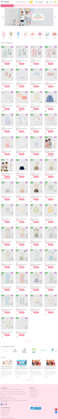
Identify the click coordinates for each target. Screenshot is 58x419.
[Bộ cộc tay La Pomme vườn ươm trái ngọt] (50, 165)
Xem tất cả (28, 341)
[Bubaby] (15, 350)
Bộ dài (18, 38)
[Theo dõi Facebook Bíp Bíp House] (1, 404)
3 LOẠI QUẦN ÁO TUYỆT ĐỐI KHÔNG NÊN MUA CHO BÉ (50, 367)
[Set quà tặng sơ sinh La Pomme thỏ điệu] (36, 52)
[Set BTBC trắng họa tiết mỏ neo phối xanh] (21, 300)
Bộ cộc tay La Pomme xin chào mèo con (24, 196)
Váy (25, 38)
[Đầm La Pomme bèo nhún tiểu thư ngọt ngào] (50, 97)
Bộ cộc (11, 38)
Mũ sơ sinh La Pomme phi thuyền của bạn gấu (39, 83)
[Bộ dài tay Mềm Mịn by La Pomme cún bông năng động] (50, 142)
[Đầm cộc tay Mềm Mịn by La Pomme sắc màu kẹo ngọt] (36, 97)
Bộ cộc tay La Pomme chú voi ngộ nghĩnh (24, 173)
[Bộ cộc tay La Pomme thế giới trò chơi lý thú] (36, 187)
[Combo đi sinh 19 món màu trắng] (21, 323)
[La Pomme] (24, 350)
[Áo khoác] (54, 34)
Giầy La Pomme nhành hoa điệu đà (8, 83)
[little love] (52, 350)
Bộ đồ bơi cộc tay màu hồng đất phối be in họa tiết (26, 241)
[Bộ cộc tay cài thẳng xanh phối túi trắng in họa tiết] (7, 278)
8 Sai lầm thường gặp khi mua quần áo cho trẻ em (7, 367)
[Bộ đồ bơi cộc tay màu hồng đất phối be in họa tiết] (21, 232)
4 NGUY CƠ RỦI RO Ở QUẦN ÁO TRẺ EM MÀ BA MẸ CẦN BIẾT (21, 367)
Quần (40, 38)
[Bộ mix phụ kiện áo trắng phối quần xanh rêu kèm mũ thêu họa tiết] (21, 255)
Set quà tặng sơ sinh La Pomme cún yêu (9, 60)
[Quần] (40, 34)
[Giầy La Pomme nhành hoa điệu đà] (7, 74)
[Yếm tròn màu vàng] (50, 210)
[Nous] (5, 350)
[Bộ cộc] (11, 34)
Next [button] (55, 17)
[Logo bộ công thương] (35, 408)
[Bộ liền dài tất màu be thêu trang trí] (50, 300)
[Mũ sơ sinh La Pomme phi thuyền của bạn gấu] (36, 74)
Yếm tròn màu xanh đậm (50, 196)
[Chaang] (43, 350)
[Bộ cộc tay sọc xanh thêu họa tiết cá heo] (36, 255)
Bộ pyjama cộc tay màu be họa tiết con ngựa (10, 264)
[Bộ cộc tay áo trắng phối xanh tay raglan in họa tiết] (50, 255)
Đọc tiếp (2, 376)
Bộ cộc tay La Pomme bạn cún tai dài (8, 196)
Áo (32, 38)
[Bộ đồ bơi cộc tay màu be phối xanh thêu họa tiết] (36, 232)
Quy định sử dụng (33, 396)
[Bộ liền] (4, 34)
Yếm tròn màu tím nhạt (6, 219)
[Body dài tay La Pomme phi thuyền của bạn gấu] (21, 119)
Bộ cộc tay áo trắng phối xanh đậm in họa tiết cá (40, 286)
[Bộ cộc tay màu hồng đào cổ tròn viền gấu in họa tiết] (21, 278)
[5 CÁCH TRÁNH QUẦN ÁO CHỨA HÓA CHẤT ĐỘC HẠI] (36, 363)
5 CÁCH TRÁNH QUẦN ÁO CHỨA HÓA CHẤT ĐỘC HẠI (36, 367)
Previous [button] (2, 17)
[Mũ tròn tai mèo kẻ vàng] (36, 300)
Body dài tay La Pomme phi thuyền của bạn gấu (25, 128)
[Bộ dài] (18, 34)
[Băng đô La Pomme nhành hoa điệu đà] (50, 74)
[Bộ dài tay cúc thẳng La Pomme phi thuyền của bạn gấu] (36, 142)
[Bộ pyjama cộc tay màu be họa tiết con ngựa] (7, 255)
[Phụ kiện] (47, 34)
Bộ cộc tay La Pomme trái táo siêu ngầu (38, 173)
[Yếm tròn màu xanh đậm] (50, 187)
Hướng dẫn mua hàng (5, 409)
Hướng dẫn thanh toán (5, 411)
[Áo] (33, 34)
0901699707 (40, 2)
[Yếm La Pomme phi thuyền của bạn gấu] (21, 74)
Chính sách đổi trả (33, 391)
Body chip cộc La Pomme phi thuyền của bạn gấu (11, 128)
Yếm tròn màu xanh (34, 219)
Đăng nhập (50, 2)
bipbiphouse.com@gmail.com (10, 398)
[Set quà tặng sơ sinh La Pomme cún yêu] (7, 52)
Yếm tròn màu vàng (49, 219)
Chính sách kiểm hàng (34, 395)
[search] (31, 2)
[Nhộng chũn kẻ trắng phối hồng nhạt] (7, 232)
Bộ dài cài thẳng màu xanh (6, 309)
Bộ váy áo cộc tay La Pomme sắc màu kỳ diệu (10, 151)
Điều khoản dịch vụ (4, 414)
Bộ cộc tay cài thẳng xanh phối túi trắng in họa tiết (11, 286)
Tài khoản (51, 1)
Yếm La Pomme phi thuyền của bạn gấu (24, 83)
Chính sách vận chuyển (34, 389)
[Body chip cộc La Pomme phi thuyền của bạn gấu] (7, 119)
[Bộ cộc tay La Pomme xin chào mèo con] (21, 187)
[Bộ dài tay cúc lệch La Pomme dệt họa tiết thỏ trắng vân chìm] (21, 142)
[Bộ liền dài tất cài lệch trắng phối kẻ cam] (7, 323)
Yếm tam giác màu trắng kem (22, 219)
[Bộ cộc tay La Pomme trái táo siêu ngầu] (36, 165)
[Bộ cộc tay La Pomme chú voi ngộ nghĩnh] (21, 165)
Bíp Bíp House (12, 417)
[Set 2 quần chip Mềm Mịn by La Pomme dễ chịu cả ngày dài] (7, 97)
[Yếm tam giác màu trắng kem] (21, 210)
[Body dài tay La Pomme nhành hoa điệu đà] (36, 119)
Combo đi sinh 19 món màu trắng (22, 332)
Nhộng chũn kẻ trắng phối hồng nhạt (8, 241)
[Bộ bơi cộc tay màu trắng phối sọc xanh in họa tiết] (50, 232)
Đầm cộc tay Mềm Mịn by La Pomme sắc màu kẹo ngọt (41, 106)
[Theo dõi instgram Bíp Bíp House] (6, 404)
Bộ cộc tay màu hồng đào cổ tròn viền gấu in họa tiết (26, 286)
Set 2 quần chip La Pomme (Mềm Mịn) (23, 106)
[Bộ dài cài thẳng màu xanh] (7, 300)
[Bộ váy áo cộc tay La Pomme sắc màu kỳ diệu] (7, 142)
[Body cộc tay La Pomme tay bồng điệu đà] (50, 119)
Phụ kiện (47, 38)
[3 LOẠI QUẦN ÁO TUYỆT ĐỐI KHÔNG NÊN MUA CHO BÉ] (50, 363)
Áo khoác (54, 38)
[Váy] (25, 34)
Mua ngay (7, 63)
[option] (29, 17)
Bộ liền (3, 38)
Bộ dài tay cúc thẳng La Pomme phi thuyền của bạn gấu (41, 151)
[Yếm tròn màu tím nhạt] (7, 210)
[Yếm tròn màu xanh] (36, 210)
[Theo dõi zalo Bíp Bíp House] (3, 404)
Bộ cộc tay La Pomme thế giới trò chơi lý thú (39, 196)
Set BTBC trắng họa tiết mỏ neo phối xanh (24, 309)
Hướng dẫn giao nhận (5, 412)
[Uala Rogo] (33, 350)
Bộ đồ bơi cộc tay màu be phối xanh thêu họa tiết (40, 241)
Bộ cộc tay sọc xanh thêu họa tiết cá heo (38, 264)
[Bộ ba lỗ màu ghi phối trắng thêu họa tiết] (50, 278)
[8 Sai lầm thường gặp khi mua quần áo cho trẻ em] (7, 363)
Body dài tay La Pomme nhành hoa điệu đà (39, 128)
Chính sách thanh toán (34, 393)
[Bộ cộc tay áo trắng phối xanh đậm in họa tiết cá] (36, 278)
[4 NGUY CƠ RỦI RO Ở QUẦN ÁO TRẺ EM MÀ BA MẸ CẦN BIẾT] (21, 363)
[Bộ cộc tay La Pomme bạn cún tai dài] (7, 187)
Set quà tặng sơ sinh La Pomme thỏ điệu (38, 60)
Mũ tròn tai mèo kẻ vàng (35, 309)
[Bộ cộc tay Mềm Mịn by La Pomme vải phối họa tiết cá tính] (7, 165)
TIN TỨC (3, 357)
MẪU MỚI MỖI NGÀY (7, 43)
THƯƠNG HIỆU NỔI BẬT (8, 346)
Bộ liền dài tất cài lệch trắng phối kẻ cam (9, 332)
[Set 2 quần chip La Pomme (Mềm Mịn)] (21, 97)
